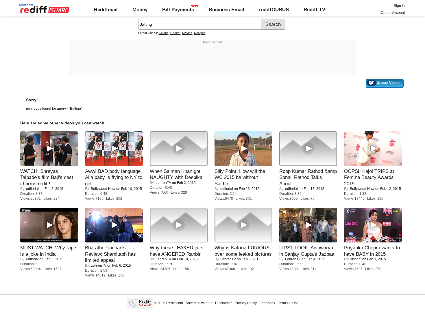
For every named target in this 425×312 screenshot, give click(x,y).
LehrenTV (163, 183)
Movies (187, 33)
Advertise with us (199, 303)
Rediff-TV (314, 9)
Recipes (200, 33)
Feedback (267, 303)
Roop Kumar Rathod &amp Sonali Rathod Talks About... (308, 177)
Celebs (164, 33)
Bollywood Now (103, 189)
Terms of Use (288, 303)
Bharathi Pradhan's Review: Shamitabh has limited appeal (110, 254)
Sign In (399, 6)
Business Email (226, 9)
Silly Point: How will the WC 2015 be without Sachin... (240, 177)
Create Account (393, 13)
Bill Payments (178, 9)
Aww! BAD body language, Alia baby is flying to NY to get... (113, 177)
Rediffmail (106, 9)
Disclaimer (223, 303)
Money (139, 9)
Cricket (175, 33)
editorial (32, 189)
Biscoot (355, 259)
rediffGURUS (274, 9)
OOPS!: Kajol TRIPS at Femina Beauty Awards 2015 (369, 177)
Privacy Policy (246, 303)
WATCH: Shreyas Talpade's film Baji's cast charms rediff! (46, 177)
